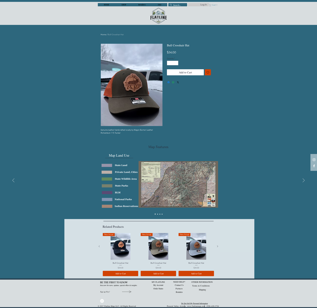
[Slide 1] (155, 214)
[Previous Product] (99, 246)
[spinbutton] (172, 63)
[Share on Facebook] (168, 82)
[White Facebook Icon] (314, 166)
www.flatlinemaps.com (196, 306)
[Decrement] (168, 63)
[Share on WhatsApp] (173, 82)
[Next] (304, 180)
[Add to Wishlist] (208, 72)
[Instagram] (102, 301)
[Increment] (176, 63)
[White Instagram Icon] (314, 160)
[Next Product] (217, 246)
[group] (158, 254)
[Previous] (13, 180)
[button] (214, 5)
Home (103, 34)
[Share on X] (177, 82)
